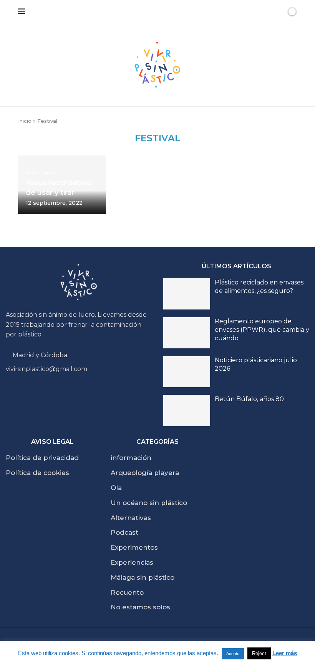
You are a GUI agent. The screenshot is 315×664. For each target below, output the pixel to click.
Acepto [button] (232, 653)
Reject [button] (259, 653)
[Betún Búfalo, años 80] (186, 410)
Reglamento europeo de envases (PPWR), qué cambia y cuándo (262, 330)
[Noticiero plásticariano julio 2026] (186, 371)
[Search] (279, 11)
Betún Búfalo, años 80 (249, 399)
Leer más (284, 653)
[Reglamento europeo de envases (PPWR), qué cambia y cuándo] (186, 332)
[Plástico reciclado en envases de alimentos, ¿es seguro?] (186, 293)
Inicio (25, 121)
